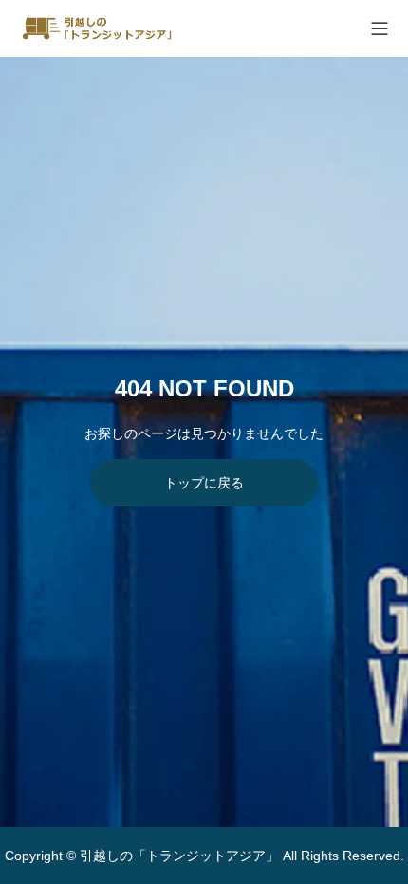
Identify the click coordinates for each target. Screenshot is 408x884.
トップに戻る (204, 482)
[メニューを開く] (379, 28)
